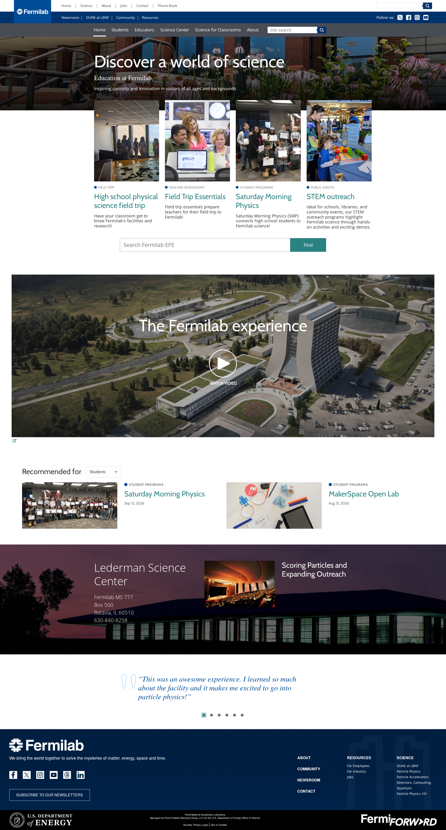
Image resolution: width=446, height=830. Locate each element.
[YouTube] (54, 775)
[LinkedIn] (81, 775)
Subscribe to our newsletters (49, 794)
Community (125, 18)
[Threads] (67, 775)
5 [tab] (234, 715)
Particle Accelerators (413, 777)
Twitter (400, 17)
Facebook (408, 17)
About (106, 6)
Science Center (174, 30)
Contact (142, 6)
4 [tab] (227, 715)
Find (308, 245)
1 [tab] (204, 715)
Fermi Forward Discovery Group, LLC (184, 818)
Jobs (123, 6)
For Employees (358, 766)
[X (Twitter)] (27, 775)
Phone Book (167, 6)
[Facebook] (13, 775)
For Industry (356, 771)
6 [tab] (242, 715)
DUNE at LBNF (97, 18)
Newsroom (70, 18)
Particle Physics (409, 771)
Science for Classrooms (218, 30)
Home (66, 6)
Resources (150, 18)
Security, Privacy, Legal (195, 825)
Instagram (417, 17)
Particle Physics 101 (412, 793)
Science (86, 6)
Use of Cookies (219, 825)
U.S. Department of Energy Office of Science (236, 818)
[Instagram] (40, 775)
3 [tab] (219, 715)
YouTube (425, 17)
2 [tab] (211, 715)
